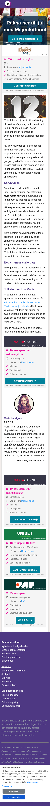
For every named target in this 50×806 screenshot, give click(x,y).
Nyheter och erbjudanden (14, 646)
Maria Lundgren (13, 418)
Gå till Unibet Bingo (24, 570)
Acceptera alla (14, 797)
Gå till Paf (23, 620)
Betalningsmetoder (11, 657)
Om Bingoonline (10, 695)
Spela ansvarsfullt (10, 705)
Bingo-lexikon (8, 653)
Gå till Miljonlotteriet (23, 39)
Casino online (8, 685)
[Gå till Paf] (25, 584)
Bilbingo (5, 678)
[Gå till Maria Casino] (25, 341)
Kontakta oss (8, 698)
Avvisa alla (13, 791)
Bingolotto (6, 681)
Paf (22, 601)
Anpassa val (7, 786)
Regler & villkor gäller (41, 55)
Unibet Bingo (27, 551)
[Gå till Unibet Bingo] (25, 534)
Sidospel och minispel (13, 670)
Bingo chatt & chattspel (13, 650)
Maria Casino (27, 362)
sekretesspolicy (32, 782)
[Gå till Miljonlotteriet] (25, 50)
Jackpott (5, 674)
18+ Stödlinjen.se (29, 55)
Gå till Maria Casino (23, 381)
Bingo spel (7, 660)
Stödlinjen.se (26, 90)
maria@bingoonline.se (32, 460)
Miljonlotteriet (25, 67)
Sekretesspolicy (9, 702)
